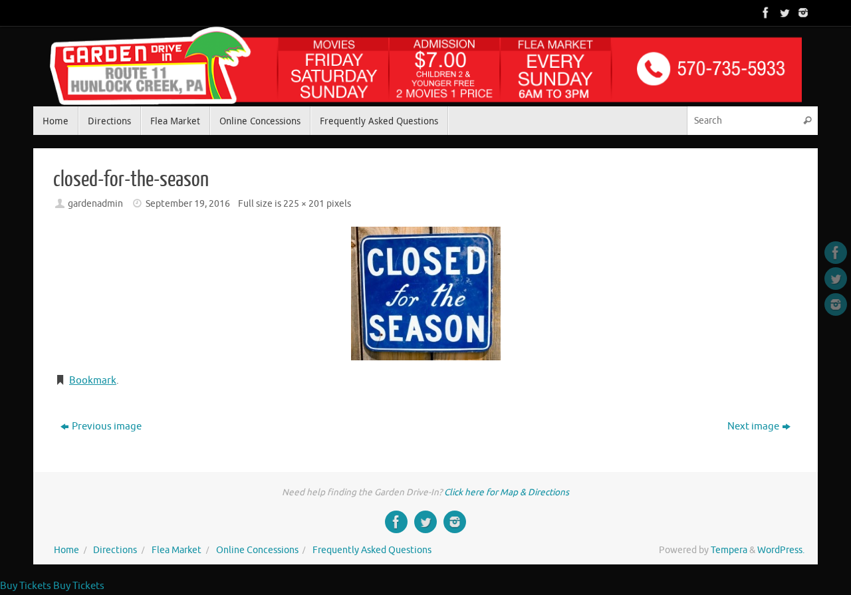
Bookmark (92, 380)
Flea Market (176, 550)
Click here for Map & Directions (506, 492)
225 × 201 (303, 203)
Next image (753, 426)
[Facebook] (764, 12)
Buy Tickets (25, 586)
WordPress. (780, 550)
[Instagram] (801, 12)
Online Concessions (257, 550)
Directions (115, 550)
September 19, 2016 (188, 203)
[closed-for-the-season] (425, 293)
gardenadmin (95, 203)
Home (66, 550)
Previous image (107, 426)
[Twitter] (783, 12)
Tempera (729, 550)
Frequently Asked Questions (371, 550)
